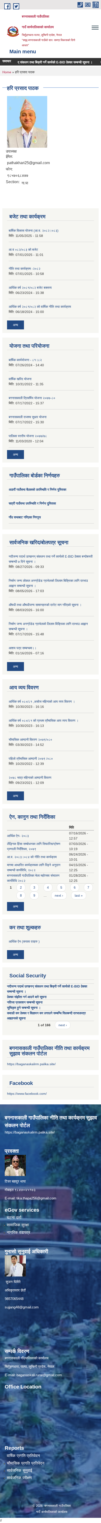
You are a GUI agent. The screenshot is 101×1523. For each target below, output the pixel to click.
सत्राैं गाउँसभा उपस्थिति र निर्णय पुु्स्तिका (32, 503)
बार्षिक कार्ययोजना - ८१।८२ (25, 360)
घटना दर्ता (14, 1217)
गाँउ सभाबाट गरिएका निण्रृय (25, 517)
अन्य (15, 325)
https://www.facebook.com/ (27, 1093)
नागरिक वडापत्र (18, 1232)
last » (79, 895)
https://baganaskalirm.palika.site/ (31, 1064)
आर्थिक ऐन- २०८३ (18, 836)
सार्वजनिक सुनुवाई (19, 1470)
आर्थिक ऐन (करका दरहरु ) (24, 941)
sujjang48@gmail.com (22, 1307)
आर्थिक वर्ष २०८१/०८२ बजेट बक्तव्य (30, 287)
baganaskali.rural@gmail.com (39, 1375)
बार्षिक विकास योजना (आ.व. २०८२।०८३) (33, 230)
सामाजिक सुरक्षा (18, 1225)
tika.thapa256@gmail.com (36, 1198)
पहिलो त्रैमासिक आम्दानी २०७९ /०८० (31, 758)
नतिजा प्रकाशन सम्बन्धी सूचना (25, 1002)
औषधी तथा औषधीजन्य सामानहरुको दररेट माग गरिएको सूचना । (45, 605)
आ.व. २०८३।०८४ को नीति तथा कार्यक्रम (32, 857)
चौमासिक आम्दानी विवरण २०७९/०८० (30, 739)
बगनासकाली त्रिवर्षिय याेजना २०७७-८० (32, 398)
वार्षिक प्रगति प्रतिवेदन (23, 1456)
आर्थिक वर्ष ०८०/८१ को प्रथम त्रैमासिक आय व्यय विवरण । (43, 720)
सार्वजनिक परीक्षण (19, 1478)
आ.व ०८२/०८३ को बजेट (23, 249)
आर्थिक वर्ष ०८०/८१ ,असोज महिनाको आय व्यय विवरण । (42, 701)
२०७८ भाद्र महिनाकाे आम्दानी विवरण (30, 777)
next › (59, 895)
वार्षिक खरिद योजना (20, 379)
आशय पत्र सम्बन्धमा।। (22, 648)
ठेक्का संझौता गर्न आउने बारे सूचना (27, 997)
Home (6, 72)
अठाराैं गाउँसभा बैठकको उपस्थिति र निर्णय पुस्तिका (37, 489)
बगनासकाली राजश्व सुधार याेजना (28, 417)
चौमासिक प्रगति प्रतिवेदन (25, 1463)
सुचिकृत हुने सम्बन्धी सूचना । (24, 1008)
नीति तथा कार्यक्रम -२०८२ (24, 268)
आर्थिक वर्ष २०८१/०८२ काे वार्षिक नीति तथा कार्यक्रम (40, 306)
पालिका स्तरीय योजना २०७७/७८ (28, 436)
